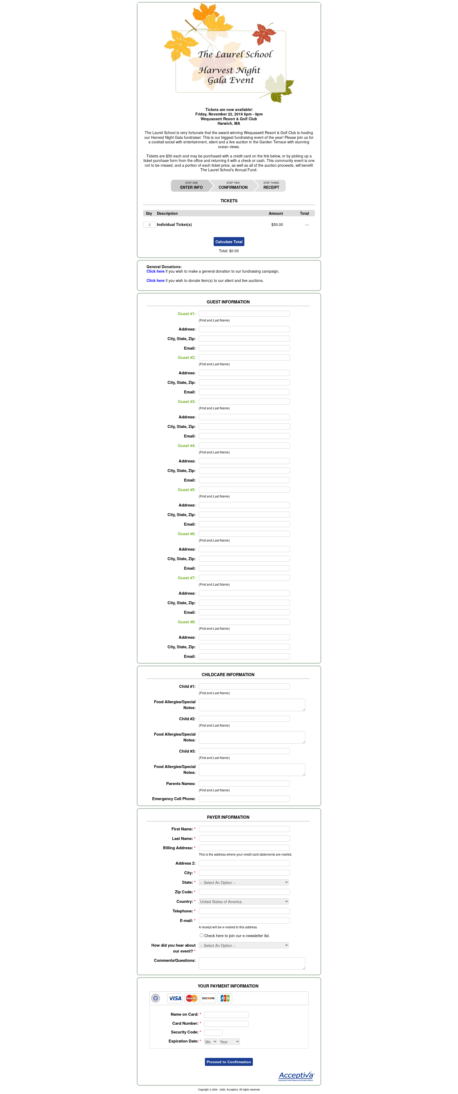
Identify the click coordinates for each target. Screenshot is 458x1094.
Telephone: (184, 911)
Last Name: (184, 838)
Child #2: (187, 719)
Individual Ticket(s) (174, 224)
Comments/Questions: (175, 960)
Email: (190, 348)
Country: (186, 901)
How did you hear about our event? (173, 948)
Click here (156, 271)
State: (189, 882)
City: (190, 873)
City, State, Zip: (182, 338)
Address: (187, 329)
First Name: (183, 829)
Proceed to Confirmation (229, 1062)
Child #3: (187, 751)
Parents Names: (181, 783)
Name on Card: (186, 1014)
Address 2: (185, 863)
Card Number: (186, 1023)
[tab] (229, 998)
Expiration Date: (185, 1041)
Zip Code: (185, 892)
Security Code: (186, 1032)
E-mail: (188, 920)
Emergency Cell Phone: (174, 798)
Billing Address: (179, 848)
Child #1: (187, 686)
